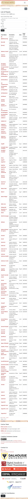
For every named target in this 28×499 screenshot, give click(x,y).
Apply (2, 30)
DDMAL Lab (3, 431)
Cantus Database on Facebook (7, 451)
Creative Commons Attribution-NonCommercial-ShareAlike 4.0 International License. (13, 442)
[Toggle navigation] (25, 2)
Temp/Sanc (3, 19)
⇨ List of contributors (6, 433)
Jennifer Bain (4, 428)
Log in (3, 495)
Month (2, 23)
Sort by (2, 26)
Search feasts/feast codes (6, 16)
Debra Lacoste (4, 426)
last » (7, 417)
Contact (4, 450)
